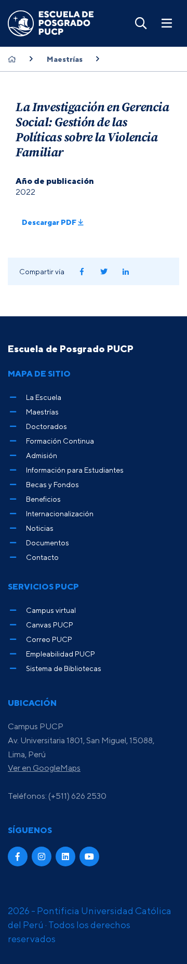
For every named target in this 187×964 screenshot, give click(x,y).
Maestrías (65, 59)
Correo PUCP (49, 639)
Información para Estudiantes (75, 469)
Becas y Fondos (52, 484)
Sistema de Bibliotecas (63, 668)
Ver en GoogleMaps (44, 767)
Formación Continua (60, 440)
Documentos (47, 542)
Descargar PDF (50, 222)
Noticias (40, 528)
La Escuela (43, 397)
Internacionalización (60, 513)
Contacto (42, 557)
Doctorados (46, 426)
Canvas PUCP (49, 624)
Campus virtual (51, 610)
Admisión (41, 455)
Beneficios (43, 498)
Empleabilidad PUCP (60, 653)
